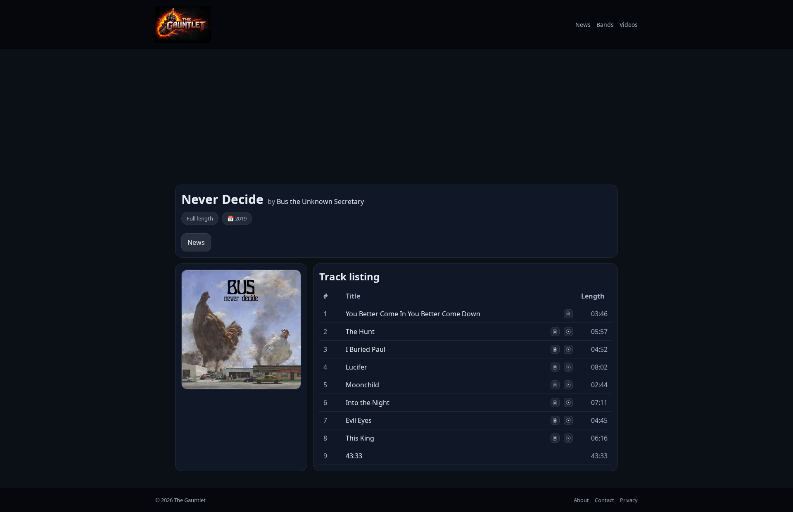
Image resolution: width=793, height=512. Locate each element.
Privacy (629, 500)
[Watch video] (568, 331)
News (583, 24)
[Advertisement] (396, 117)
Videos (629, 24)
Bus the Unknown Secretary (320, 201)
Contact (604, 500)
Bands (605, 24)
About (581, 500)
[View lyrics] (568, 313)
